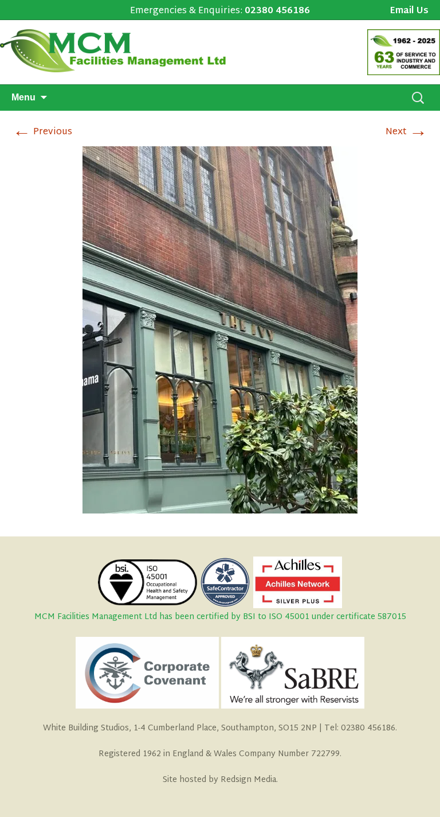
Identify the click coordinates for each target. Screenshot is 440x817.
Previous (42, 132)
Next (406, 132)
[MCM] (119, 50)
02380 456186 (277, 11)
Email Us (409, 11)
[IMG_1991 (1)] (220, 330)
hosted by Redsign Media (227, 780)
